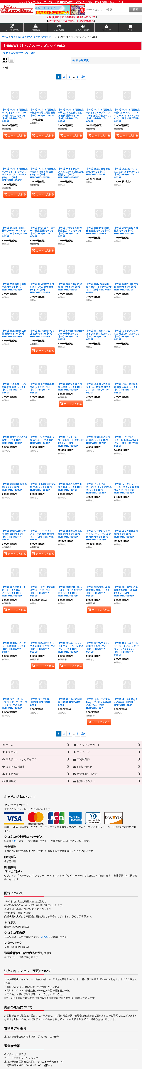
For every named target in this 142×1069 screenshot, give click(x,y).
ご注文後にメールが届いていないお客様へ (71, 20)
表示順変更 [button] (82, 60)
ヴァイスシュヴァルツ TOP (19, 52)
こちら (15, 840)
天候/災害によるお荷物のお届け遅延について (71, 17)
